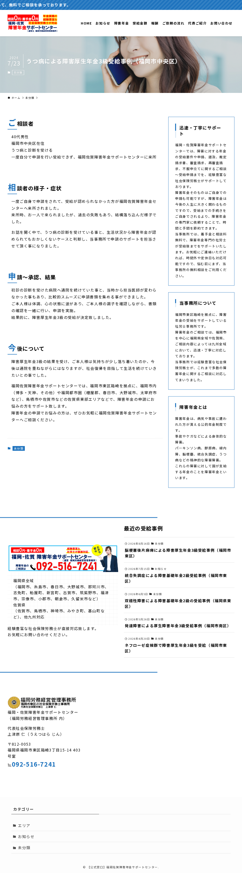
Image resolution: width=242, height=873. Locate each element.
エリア (24, 825)
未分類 (18, 72)
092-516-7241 (34, 764)
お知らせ (26, 836)
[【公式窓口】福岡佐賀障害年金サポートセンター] (33, 23)
